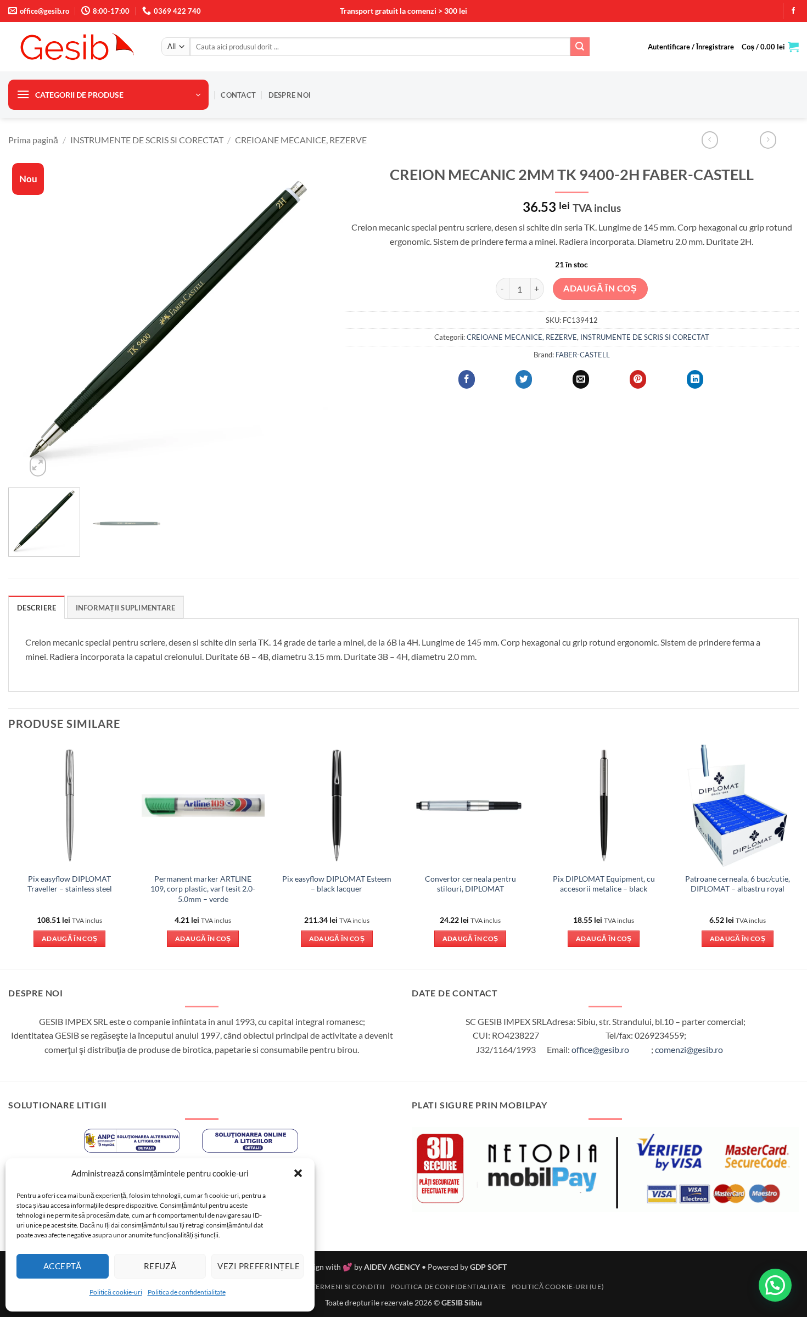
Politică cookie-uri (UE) (558, 1286)
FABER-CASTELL (583, 354)
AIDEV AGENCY (392, 1266)
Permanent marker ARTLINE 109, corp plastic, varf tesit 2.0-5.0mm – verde (202, 889)
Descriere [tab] (36, 607)
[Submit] (579, 46)
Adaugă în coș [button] (70, 938)
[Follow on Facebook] (793, 11)
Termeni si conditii (348, 1286)
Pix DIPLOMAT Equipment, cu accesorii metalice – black (604, 884)
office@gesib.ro (600, 1049)
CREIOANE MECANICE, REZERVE (301, 139)
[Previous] (28, 319)
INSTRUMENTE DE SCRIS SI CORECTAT (146, 139)
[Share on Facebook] (466, 379)
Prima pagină (33, 139)
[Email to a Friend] (581, 379)
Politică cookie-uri (115, 1292)
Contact (238, 95)
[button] (298, 1173)
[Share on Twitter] (523, 379)
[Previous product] (768, 139)
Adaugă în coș (600, 288)
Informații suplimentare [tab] (126, 607)
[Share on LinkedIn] (695, 379)
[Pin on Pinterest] (638, 379)
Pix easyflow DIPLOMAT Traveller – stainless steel (69, 884)
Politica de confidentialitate (187, 1292)
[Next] (308, 319)
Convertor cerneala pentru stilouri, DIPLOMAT (470, 884)
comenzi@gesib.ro (689, 1049)
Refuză (160, 1266)
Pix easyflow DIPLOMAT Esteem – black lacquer (336, 884)
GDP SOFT (488, 1266)
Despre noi (289, 95)
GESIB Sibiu (461, 1302)
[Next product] (710, 139)
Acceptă (62, 1266)
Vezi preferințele (258, 1266)
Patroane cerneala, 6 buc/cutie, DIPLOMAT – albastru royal (737, 884)
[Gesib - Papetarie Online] (76, 47)
